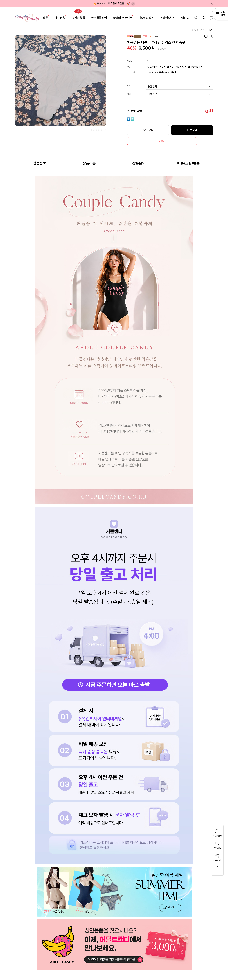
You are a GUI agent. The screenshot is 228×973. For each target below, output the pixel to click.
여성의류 (186, 18)
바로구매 (192, 130)
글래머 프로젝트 (122, 18)
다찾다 (220, 14)
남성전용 (59, 18)
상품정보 (39, 163)
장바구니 (148, 130)
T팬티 (211, 30)
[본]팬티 (203, 30)
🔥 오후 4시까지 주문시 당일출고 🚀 (111, 3)
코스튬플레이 (99, 18)
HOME (193, 30)
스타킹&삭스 (167, 18)
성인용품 (79, 18)
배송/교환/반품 (188, 163)
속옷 (45, 18)
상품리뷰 (89, 163)
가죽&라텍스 (146, 18)
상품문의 (138, 163)
